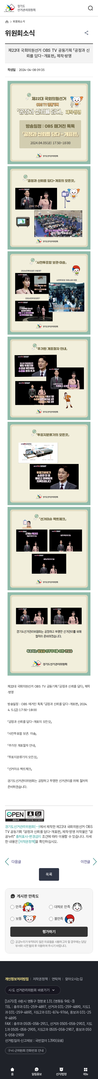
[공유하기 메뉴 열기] (86, 33)
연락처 (56, 979)
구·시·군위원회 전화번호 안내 (25, 1050)
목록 (49, 874)
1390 (52, 1041)
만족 (18, 907)
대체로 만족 (62, 907)
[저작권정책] (27, 842)
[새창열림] (25, 816)
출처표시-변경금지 (28, 837)
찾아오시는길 (74, 979)
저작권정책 (40, 979)
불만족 (58, 919)
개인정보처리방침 (17, 979)
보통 (18, 919)
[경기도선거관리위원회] (29, 8)
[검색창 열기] (90, 8)
